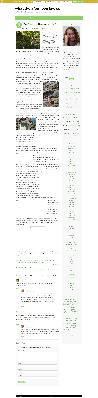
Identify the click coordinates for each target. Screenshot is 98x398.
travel (71, 281)
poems (78, 321)
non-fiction (71, 263)
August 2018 (72, 200)
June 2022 (71, 150)
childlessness (70, 305)
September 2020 (72, 155)
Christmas (71, 246)
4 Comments (56, 264)
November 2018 (71, 193)
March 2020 (71, 159)
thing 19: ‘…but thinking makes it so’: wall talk (39, 25)
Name (20, 363)
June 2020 (71, 157)
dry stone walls (37, 260)
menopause (70, 314)
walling (38, 262)
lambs (46, 260)
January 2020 (72, 163)
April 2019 (71, 183)
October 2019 (71, 170)
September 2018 (72, 198)
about (22, 17)
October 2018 (71, 196)
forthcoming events (71, 250)
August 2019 (72, 174)
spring (26, 262)
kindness (68, 312)
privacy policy (66, 338)
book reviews (72, 242)
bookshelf (28, 17)
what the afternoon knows (37, 8)
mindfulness (71, 255)
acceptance (67, 299)
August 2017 (72, 226)
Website (20, 375)
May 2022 (71, 152)
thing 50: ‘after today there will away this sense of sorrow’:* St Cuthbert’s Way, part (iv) (71, 94)
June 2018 (71, 204)
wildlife (42, 262)
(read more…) (66, 69)
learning (50, 260)
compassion (66, 307)
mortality (66, 318)
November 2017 (71, 219)
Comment (21, 350)
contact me (42, 17)
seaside (64, 325)
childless (65, 305)
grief (72, 253)
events (35, 17)
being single (75, 299)
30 (19, 24)
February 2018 (71, 213)
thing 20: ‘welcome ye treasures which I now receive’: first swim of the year (40, 269)
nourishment (73, 320)
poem (76, 321)
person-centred (71, 266)
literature (74, 312)
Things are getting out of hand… (24, 267)
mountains (72, 318)
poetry (71, 270)
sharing (73, 326)
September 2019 (72, 172)
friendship (67, 310)
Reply (18, 288)
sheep (22, 262)
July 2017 (72, 228)
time (64, 327)
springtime (30, 262)
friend (43, 260)
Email (20, 369)
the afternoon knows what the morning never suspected (72, 135)
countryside (31, 260)
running (71, 276)
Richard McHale (67, 133)
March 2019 (71, 185)
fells (69, 307)
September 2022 (72, 148)
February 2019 (71, 187)
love (66, 314)
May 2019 (71, 181)
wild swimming (71, 287)
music (71, 257)
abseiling (72, 237)
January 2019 (72, 189)
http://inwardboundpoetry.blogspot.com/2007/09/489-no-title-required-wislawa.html (35, 317)
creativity (72, 248)
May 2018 (71, 206)
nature (41, 28)
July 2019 (72, 176)
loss (64, 314)
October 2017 (71, 222)
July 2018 (72, 202)
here (18, 255)
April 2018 (71, 209)
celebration (74, 304)
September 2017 (72, 224)
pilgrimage (71, 268)
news (71, 261)
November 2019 (71, 168)
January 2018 (72, 215)
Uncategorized (71, 283)
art (71, 240)
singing (71, 279)
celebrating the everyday (34, 28)
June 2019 (71, 178)
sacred (78, 324)
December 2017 (71, 217)
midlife (68, 316)
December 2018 (71, 191)
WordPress (45, 396)
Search (71, 79)
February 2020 (71, 161)
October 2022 (71, 146)
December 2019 (71, 165)
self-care (68, 325)
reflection (45, 28)
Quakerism (71, 272)
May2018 (19, 26)
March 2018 (71, 211)
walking (35, 262)
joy (64, 312)
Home (18, 17)
